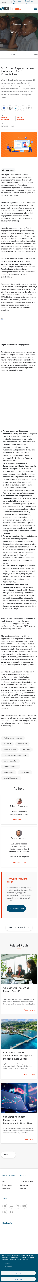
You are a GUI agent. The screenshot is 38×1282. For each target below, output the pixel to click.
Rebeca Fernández (5, 118)
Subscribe (14, 908)
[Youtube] (24, 1206)
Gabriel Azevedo (20, 118)
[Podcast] (4, 1212)
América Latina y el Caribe (13, 738)
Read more (28, 1010)
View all (7, 1155)
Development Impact (20, 24)
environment (22, 744)
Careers (23, 1188)
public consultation (10, 761)
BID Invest (7, 744)
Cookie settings (8, 1266)
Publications (6, 1188)
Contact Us (24, 1185)
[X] (18, 1206)
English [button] (4, 2)
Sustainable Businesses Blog (22, 22)
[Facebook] (4, 1206)
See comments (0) (17, 927)
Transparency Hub (26, 1181)
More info (17, 820)
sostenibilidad (9, 772)
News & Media (7, 1185)
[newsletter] (11, 1212)
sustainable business (11, 778)
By (2, 115)
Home (8, 22)
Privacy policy (7, 1263)
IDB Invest (26, 749)
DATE (2, 123)
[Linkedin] (11, 1206)
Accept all (18, 1279)
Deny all (18, 1273)
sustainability (25, 772)
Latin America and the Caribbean (15, 755)
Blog (3, 1181)
